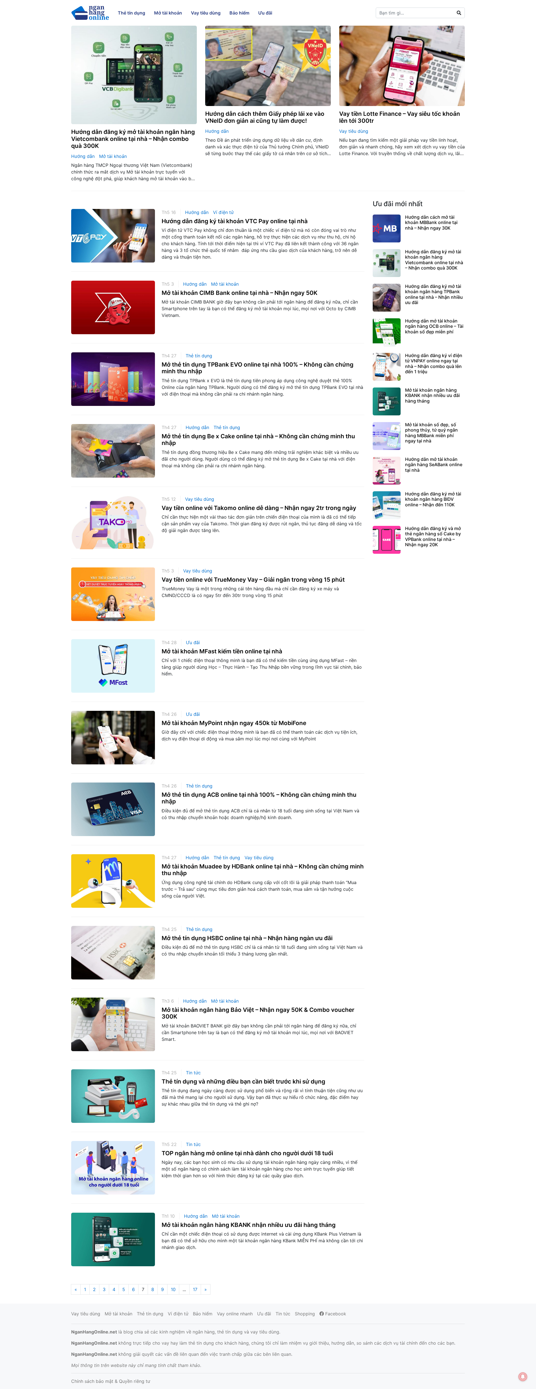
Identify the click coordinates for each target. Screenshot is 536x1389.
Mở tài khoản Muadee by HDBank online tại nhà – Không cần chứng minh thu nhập (263, 870)
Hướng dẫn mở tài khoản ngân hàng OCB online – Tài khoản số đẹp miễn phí (434, 326)
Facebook (335, 1313)
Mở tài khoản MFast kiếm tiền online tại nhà (222, 651)
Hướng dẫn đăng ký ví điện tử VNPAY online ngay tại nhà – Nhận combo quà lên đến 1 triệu (433, 363)
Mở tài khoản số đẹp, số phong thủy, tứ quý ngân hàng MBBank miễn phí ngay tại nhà (431, 433)
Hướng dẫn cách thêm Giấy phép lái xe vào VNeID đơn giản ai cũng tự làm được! (264, 117)
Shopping (305, 1313)
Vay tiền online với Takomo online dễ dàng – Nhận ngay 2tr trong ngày (259, 507)
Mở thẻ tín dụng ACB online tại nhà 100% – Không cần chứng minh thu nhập (259, 798)
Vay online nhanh (235, 1313)
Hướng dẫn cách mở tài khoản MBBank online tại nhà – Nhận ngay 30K (431, 222)
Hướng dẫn (83, 156)
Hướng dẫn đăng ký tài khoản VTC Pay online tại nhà (235, 221)
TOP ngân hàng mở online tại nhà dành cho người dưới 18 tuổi (247, 1153)
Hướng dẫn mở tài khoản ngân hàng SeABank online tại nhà (433, 464)
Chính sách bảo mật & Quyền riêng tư (110, 1381)
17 (195, 1289)
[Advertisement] (419, 602)
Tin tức (193, 1072)
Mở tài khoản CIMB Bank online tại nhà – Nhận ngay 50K (239, 292)
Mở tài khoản (113, 156)
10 (173, 1289)
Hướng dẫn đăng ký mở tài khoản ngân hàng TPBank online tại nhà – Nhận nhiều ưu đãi (434, 294)
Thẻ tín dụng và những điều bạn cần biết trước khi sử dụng (243, 1081)
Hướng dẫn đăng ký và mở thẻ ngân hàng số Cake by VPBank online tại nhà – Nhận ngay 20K (433, 536)
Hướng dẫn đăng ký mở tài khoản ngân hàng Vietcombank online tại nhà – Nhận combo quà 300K (133, 138)
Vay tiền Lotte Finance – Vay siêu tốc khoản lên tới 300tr (399, 117)
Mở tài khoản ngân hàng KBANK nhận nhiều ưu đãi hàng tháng (249, 1224)
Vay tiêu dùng (353, 131)
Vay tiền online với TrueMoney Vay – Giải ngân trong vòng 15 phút (253, 579)
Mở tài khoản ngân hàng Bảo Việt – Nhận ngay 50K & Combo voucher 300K (258, 1013)
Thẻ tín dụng (199, 355)
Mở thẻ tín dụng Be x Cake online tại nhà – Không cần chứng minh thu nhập (258, 440)
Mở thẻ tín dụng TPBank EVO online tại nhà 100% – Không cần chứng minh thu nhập (257, 368)
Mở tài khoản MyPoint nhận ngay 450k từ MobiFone (234, 722)
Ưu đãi (193, 642)
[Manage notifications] (522, 1376)
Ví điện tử (223, 212)
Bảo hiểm (202, 1313)
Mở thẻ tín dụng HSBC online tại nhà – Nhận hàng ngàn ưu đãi (247, 938)
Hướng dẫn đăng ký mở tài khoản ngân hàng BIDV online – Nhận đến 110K (433, 499)
